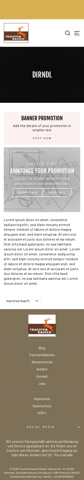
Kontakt (42, 376)
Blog (42, 348)
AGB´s (42, 413)
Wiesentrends (42, 362)
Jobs (42, 383)
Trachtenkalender (42, 355)
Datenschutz (42, 406)
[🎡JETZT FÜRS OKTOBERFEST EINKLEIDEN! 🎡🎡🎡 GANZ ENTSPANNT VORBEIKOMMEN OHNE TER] (42, 9)
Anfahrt (42, 369)
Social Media (41, 427)
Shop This (28, 192)
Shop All (57, 192)
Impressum (42, 399)
